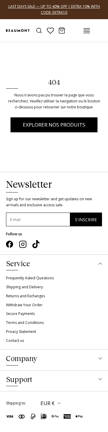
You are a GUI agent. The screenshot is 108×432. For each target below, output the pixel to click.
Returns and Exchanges (25, 295)
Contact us (15, 340)
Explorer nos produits (54, 124)
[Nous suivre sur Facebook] (9, 244)
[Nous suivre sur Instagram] (22, 244)
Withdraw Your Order (24, 304)
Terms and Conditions (25, 322)
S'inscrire (86, 219)
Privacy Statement (21, 331)
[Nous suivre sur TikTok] (36, 244)
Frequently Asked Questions (30, 278)
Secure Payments (20, 313)
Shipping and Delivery (24, 286)
